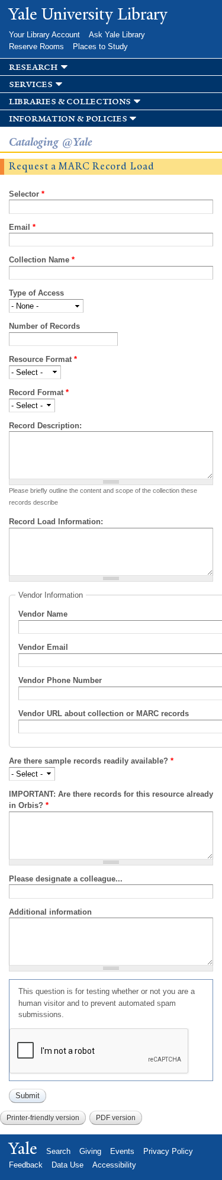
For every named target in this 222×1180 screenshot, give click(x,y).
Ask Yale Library (117, 34)
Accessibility (114, 1164)
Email (22, 227)
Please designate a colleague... (66, 878)
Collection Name (42, 259)
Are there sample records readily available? (91, 760)
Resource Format (43, 359)
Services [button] (31, 84)
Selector (26, 194)
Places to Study (100, 46)
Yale (23, 1148)
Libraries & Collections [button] (70, 101)
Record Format (39, 392)
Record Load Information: (56, 521)
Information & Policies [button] (68, 119)
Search (58, 1151)
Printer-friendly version (43, 1118)
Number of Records (44, 326)
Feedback (26, 1164)
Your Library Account (44, 34)
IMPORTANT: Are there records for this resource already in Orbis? (111, 800)
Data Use (67, 1164)
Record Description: (45, 425)
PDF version (116, 1118)
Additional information (50, 912)
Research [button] (33, 67)
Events (122, 1151)
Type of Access (36, 292)
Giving (90, 1151)
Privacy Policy (168, 1151)
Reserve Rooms (36, 46)
